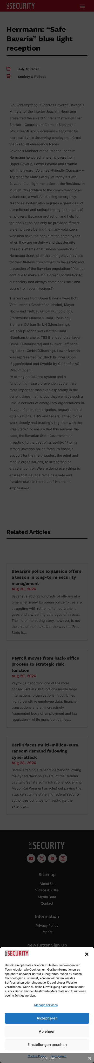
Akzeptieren (47, 1018)
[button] (86, 954)
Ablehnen (47, 1031)
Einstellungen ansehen (47, 1044)
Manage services (46, 1005)
